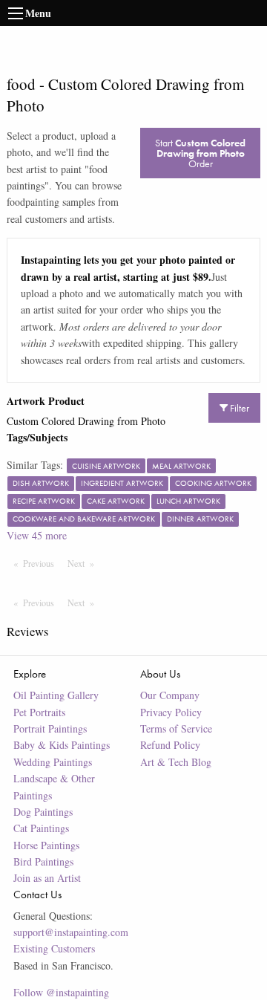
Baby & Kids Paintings (61, 745)
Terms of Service (176, 728)
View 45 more (37, 535)
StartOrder (200, 153)
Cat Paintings (41, 828)
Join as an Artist (47, 878)
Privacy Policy (171, 712)
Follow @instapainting (61, 992)
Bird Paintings (43, 861)
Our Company (170, 695)
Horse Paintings (46, 845)
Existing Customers (54, 948)
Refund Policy (170, 745)
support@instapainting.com (70, 932)
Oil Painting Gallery (56, 695)
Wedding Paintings (52, 762)
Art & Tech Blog (175, 762)
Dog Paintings (43, 812)
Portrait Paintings (50, 728)
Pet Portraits (39, 712)
